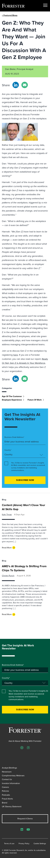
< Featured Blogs (9, 15)
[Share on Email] (24, 85)
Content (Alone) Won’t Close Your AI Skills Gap (23, 507)
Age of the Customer (12, 396)
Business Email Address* (14, 437)
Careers (5, 787)
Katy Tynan (7, 514)
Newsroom (7, 771)
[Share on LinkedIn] (15, 85)
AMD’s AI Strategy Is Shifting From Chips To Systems (24, 568)
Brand (4, 802)
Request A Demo (25, 818)
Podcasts (6, 794)
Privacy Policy (24, 843)
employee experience (12, 399)
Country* (7, 450)
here (15, 355)
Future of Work (35, 399)
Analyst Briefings (9, 767)
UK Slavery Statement (11, 806)
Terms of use (9, 843)
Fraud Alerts (7, 798)
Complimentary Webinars (13, 775)
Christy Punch (8, 575)
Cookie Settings (40, 843)
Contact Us (7, 779)
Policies (5, 790)
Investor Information (11, 783)
